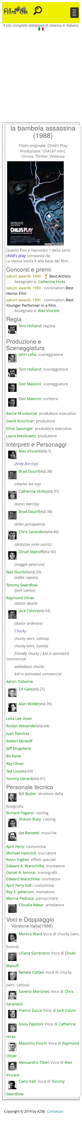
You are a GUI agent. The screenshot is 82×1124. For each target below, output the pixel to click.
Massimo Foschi (33, 1043)
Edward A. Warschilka (25, 865)
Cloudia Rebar (31, 904)
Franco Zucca (30, 1010)
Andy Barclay (26, 463)
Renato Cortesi (31, 972)
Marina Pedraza (20, 898)
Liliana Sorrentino (34, 953)
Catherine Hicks (51, 281)
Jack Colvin (66, 1010)
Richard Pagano (20, 812)
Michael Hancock (21, 853)
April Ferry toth (19, 885)
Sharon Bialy (30, 819)
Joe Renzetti (29, 832)
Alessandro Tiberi (34, 1062)
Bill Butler (27, 793)
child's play (16, 255)
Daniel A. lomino (20, 872)
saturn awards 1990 (24, 276)
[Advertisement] (41, 75)
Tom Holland (30, 325)
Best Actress (60, 276)
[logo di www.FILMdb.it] (15, 10)
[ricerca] (38, 8)
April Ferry (15, 846)
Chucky (20, 630)
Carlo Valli (27, 1081)
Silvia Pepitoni (31, 1024)
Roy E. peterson (20, 891)
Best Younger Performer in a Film (39, 302)
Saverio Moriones (34, 991)
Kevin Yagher (17, 859)
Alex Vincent (49, 310)
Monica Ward (30, 933)
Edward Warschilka (23, 878)
